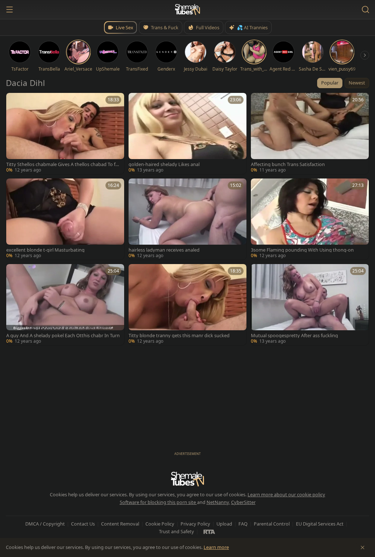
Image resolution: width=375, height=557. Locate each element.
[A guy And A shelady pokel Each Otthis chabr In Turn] (65, 304)
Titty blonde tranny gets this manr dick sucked (179, 335)
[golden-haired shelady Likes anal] (187, 133)
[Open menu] (9, 9)
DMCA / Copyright (45, 523)
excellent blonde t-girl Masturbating (45, 250)
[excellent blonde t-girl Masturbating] (65, 219)
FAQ (243, 523)
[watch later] (14, 101)
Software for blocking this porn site (158, 502)
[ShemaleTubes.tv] (187, 9)
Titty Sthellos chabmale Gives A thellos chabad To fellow (63, 164)
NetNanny (218, 502)
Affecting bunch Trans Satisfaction (288, 164)
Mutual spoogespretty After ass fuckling (294, 335)
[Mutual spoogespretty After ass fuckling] (310, 304)
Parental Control (272, 523)
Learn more (216, 547)
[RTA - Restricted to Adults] (209, 531)
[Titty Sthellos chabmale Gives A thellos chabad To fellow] (65, 133)
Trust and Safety (176, 531)
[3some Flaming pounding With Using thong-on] (310, 219)
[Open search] (365, 9)
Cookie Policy (159, 523)
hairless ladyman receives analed (164, 250)
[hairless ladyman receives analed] (187, 219)
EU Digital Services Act (320, 523)
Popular (329, 82)
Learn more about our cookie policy (286, 494)
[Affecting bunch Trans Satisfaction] (310, 133)
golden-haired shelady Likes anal (164, 164)
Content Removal (120, 523)
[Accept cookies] (362, 547)
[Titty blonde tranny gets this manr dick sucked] (187, 304)
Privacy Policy (195, 523)
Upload (224, 523)
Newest (357, 82)
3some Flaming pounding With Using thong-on (302, 250)
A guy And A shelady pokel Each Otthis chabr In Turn (63, 335)
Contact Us (83, 523)
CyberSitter (243, 502)
